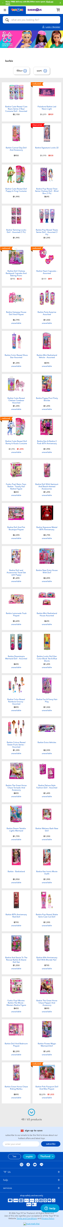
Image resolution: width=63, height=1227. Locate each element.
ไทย (14, 1156)
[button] (60, 2)
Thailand (45, 1156)
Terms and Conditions (27, 1218)
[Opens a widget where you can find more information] (49, 1208)
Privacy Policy (47, 1218)
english (29, 1156)
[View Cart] (58, 10)
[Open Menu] (5, 10)
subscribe (50, 1144)
